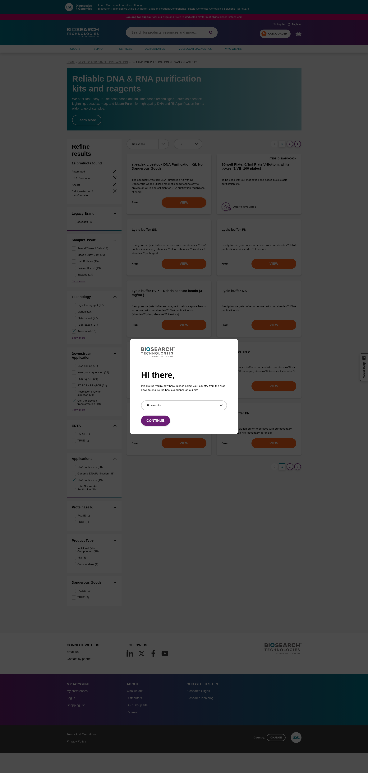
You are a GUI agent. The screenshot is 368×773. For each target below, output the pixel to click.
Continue (155, 420)
